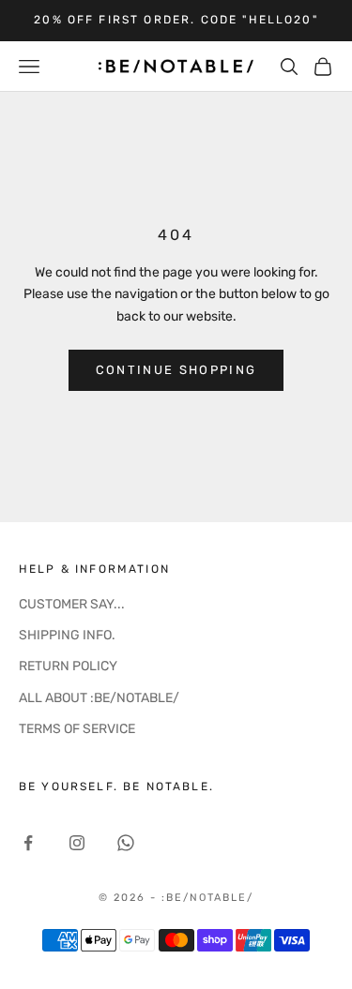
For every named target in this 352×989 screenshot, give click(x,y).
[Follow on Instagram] (77, 842)
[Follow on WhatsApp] (125, 842)
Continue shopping (176, 370)
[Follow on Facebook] (28, 842)
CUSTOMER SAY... (72, 604)
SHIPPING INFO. (67, 635)
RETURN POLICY (68, 666)
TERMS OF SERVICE (77, 729)
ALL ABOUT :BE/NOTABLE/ (99, 698)
